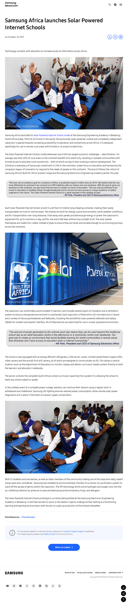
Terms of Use (69, 573)
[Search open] (110, 4)
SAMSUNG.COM (115, 573)
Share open (115, 37)
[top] (123, 599)
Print (120, 37)
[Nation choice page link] (115, 4)
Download (110, 37)
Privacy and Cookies (84, 573)
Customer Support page (73, 531)
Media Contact (50, 534)
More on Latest (62, 547)
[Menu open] (120, 4)
